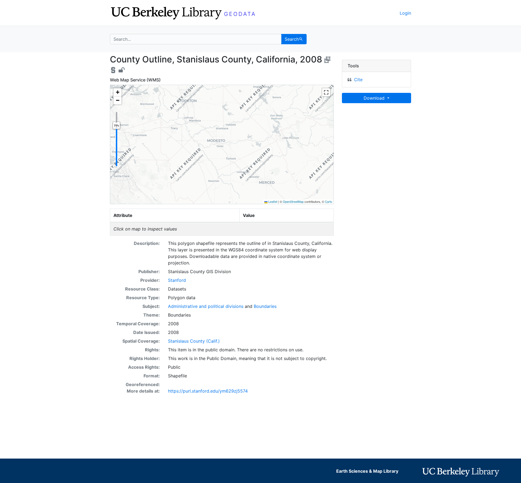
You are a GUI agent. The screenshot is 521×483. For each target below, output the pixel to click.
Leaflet (272, 201)
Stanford (177, 280)
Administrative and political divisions (205, 306)
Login (405, 13)
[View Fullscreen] (326, 92)
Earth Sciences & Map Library (367, 471)
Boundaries (265, 306)
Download (375, 98)
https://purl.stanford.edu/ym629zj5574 (208, 391)
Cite (358, 79)
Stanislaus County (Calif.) (194, 341)
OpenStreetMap (293, 201)
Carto (328, 201)
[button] (117, 92)
